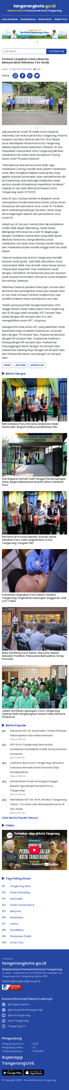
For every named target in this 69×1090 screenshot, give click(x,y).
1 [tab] (34, 42)
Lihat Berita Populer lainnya (20, 818)
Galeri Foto (60, 19)
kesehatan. (37, 365)
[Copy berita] (15, 76)
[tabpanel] (34, 33)
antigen (21, 365)
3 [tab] (34, 128)
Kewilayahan (28, 19)
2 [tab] (37, 42)
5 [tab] (40, 128)
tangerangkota (34, 6)
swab (7, 365)
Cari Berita (55, 51)
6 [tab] (43, 128)
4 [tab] (37, 128)
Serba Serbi (45, 19)
